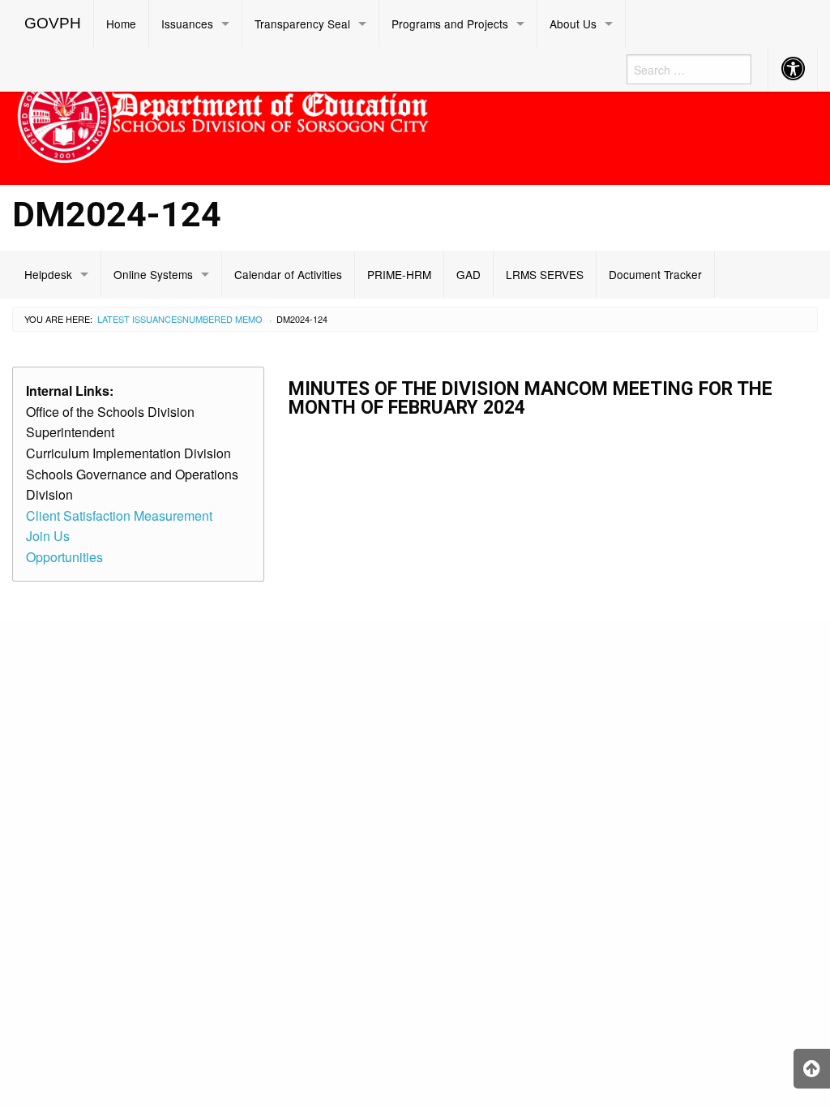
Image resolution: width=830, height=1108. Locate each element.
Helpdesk (48, 274)
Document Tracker (655, 274)
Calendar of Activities (288, 274)
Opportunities (64, 557)
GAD (468, 274)
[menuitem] (53, 23)
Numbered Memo (222, 318)
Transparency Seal (302, 23)
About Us (573, 23)
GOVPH (52, 23)
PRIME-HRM (399, 274)
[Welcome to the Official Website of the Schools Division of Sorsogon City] (223, 113)
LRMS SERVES (545, 274)
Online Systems (153, 274)
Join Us (48, 535)
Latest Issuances (139, 318)
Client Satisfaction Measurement (119, 515)
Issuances (187, 23)
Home (121, 23)
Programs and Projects (449, 23)
